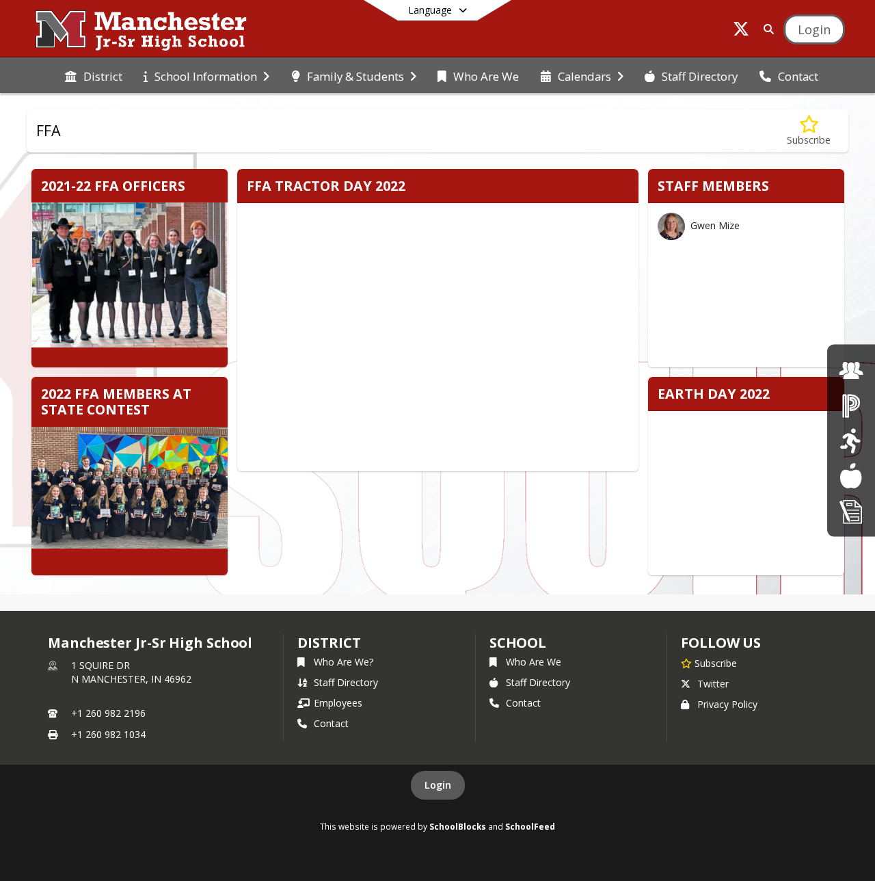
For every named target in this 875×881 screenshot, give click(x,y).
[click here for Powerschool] (851, 405)
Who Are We (533, 661)
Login (438, 784)
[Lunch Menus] (850, 475)
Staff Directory (346, 682)
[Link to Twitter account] (741, 31)
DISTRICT (328, 642)
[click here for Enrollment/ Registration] (851, 510)
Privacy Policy (727, 704)
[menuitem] (93, 75)
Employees (338, 702)
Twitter (713, 683)
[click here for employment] (851, 369)
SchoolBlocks (457, 826)
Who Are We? (343, 661)
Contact (331, 723)
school (517, 642)
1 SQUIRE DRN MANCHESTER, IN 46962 (131, 672)
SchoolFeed (530, 826)
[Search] (766, 29)
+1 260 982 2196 (108, 713)
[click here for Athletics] (850, 440)
